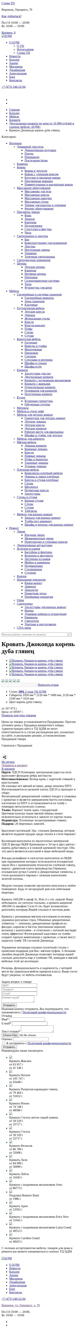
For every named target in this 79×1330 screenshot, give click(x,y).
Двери (21, 531)
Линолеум (31, 590)
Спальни (30, 356)
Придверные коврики (39, 181)
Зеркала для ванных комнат (43, 517)
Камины (22, 163)
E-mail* (6, 1023)
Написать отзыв (48, 684)
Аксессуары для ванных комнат (45, 607)
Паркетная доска (35, 593)
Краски (21, 576)
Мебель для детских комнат (35, 414)
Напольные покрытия (31, 579)
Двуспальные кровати (39, 377)
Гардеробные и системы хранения (39, 294)
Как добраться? (11, 16)
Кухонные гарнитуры (39, 401)
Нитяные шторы (35, 273)
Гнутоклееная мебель (30, 308)
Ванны (29, 610)
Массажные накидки (38, 198)
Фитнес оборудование (39, 208)
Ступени (30, 572)
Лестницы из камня (37, 559)
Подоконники (34, 565)
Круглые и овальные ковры (42, 177)
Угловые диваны (35, 466)
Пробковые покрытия (39, 596)
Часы (28, 232)
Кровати (22, 370)
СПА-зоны (24, 627)
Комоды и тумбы (36, 346)
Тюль (28, 284)
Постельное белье (36, 160)
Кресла (29, 322)
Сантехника (25, 603)
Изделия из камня (28, 548)
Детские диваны (35, 421)
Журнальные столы (37, 318)
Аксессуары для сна (38, 373)
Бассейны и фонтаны (38, 552)
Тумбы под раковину (38, 521)
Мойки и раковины (37, 562)
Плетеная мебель (28, 469)
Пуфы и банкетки (36, 459)
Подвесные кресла (37, 490)
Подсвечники (33, 225)
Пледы (29, 153)
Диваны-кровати (36, 445)
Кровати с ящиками (37, 383)
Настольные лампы (37, 249)
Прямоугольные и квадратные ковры (49, 184)
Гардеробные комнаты (39, 297)
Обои (20, 600)
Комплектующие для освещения (46, 243)
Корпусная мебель (29, 339)
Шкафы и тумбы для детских (44, 435)
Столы (29, 332)
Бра (27, 239)
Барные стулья (34, 500)
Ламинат (30, 586)
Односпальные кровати (40, 387)
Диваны (30, 315)
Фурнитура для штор (38, 287)
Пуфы (28, 328)
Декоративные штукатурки (34, 545)
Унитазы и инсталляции (40, 624)
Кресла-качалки (35, 325)
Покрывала (32, 157)
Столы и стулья (27, 497)
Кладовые (31, 304)
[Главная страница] (7, 36)
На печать (8, 761)
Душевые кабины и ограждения (45, 614)
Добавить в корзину (15, 765)
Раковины (31, 617)
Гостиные (31, 342)
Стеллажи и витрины (39, 359)
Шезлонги (31, 486)
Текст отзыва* (11, 1031)
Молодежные (33, 349)
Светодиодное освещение (34, 260)
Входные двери (35, 535)
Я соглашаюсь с (38, 1043)
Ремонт (14, 528)
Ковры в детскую (36, 170)
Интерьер (15, 143)
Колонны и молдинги (39, 555)
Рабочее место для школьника (44, 431)
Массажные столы (37, 201)
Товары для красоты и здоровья (45, 205)
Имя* (5, 1019)
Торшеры (31, 253)
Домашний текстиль (30, 146)
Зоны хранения (34, 301)
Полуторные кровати (38, 394)
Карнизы (30, 270)
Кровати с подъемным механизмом (48, 380)
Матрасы (23, 407)
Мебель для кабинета (30, 438)
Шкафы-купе (33, 366)
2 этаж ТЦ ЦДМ (32, 691)
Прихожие (31, 352)
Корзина (9, 32)
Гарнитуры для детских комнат (45, 418)
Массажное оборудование (34, 188)
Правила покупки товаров (19, 715)
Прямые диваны (35, 456)
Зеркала (30, 218)
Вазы (28, 215)
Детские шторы (35, 267)
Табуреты (31, 510)
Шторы (21, 263)
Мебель (14, 291)
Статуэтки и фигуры (38, 229)
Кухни (21, 397)
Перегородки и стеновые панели (46, 541)
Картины (30, 222)
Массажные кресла (37, 194)
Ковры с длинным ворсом (41, 174)
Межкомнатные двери (39, 538)
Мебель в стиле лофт (30, 411)
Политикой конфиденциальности (44, 1012)
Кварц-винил (33, 583)
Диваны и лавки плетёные (42, 476)
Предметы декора (28, 212)
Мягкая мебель (26, 442)
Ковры (21, 167)
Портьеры (31, 277)
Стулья (29, 335)
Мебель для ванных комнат (35, 514)
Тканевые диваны (36, 462)
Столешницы (33, 569)
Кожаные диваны (36, 449)
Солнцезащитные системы (42, 280)
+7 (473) (14, 86)
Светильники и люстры (32, 236)
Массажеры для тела (38, 191)
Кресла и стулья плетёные (41, 480)
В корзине (8, 768)
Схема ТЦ (8, 3)
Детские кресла (35, 311)
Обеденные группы (37, 404)
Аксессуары (32, 493)
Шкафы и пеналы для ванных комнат (49, 524)
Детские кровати (36, 428)
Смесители (32, 620)
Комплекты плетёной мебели (44, 473)
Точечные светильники (40, 256)
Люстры (30, 246)
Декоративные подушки (40, 150)
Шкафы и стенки (36, 363)
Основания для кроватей (41, 390)
